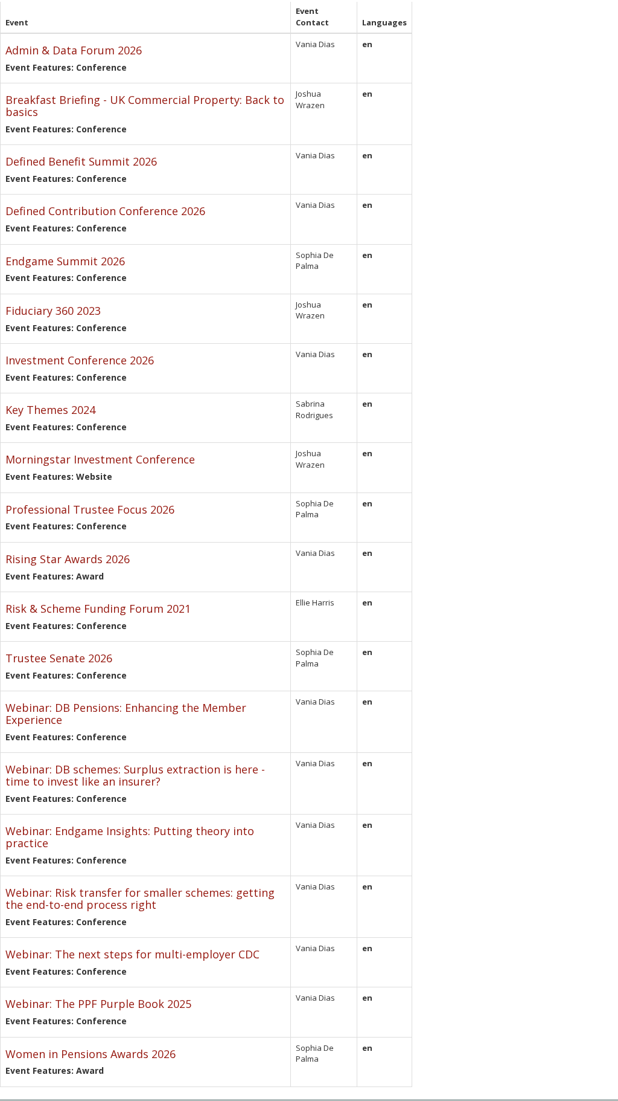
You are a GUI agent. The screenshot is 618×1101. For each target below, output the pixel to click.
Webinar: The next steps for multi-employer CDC (132, 954)
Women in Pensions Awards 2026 (90, 1054)
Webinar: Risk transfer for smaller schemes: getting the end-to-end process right (140, 898)
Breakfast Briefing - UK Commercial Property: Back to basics (144, 105)
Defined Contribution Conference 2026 (105, 211)
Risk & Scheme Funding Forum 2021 (98, 608)
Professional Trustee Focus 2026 (89, 509)
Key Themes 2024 (50, 409)
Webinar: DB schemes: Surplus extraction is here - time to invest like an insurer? (135, 775)
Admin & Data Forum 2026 (73, 50)
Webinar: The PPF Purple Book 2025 (98, 1003)
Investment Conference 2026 (79, 360)
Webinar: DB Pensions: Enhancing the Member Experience (125, 713)
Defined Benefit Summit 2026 (81, 161)
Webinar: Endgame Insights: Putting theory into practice (129, 837)
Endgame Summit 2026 (65, 261)
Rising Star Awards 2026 (67, 559)
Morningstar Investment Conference (100, 459)
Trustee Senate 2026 (58, 658)
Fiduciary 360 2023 (53, 310)
